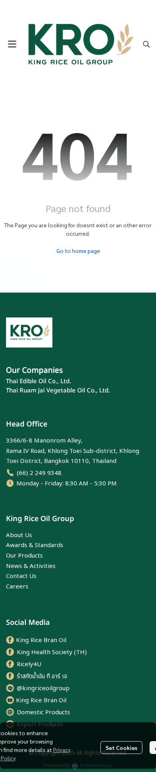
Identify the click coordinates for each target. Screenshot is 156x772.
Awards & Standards (34, 545)
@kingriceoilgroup (43, 688)
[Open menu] (12, 44)
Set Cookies (121, 747)
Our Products (24, 555)
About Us (19, 535)
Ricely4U (29, 664)
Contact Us (21, 576)
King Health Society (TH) (52, 652)
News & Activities (31, 566)
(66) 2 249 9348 (39, 473)
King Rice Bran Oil (41, 640)
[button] (146, 44)
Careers (17, 586)
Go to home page (78, 250)
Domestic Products (43, 712)
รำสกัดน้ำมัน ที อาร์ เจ (42, 676)
